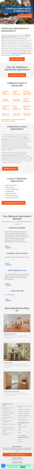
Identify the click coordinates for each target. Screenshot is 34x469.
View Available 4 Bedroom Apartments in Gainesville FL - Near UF (13, 120)
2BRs (19, 428)
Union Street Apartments (17, 114)
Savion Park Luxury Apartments (6, 107)
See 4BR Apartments (10, 169)
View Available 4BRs (25, 16)
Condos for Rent (22, 417)
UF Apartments (8, 362)
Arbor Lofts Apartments (6, 114)
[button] (3, 465)
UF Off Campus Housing (8, 413)
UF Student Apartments (8, 427)
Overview (20, 439)
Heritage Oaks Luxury (6, 100)
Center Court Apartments (27, 114)
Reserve (20, 441)
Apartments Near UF (10, 334)
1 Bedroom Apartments (24, 409)
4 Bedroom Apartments (24, 415)
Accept (23, 467)
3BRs (19, 430)
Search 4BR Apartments (17, 75)
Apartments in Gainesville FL (12, 391)
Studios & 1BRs (22, 426)
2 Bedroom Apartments (24, 411)
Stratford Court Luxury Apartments (27, 92)
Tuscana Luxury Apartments (27, 100)
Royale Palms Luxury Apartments (27, 107)
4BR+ (19, 432)
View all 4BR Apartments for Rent (13, 203)
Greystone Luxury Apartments (6, 92)
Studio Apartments (22, 419)
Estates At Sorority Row (17, 100)
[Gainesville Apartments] (6, 3)
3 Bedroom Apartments (24, 413)
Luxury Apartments (7, 411)
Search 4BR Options (17, 59)
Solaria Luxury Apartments (16, 107)
